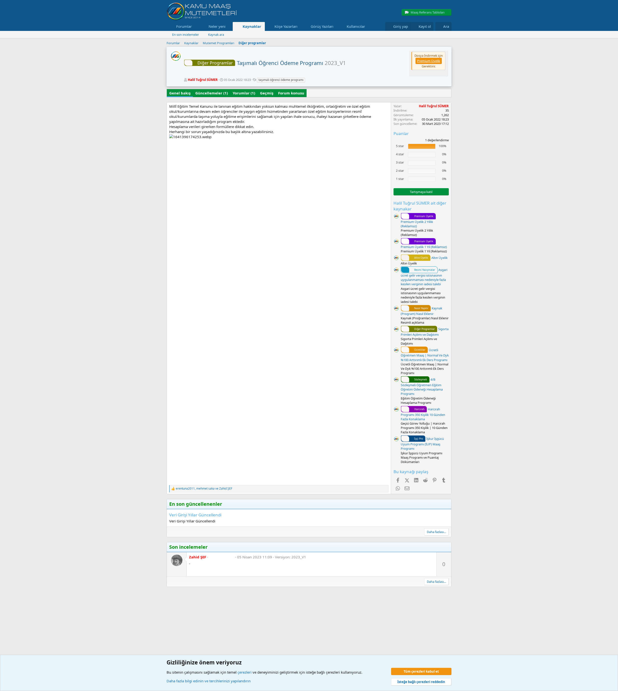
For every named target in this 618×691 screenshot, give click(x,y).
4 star (400, 154)
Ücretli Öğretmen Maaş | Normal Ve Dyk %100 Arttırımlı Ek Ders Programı (425, 355)
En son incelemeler (185, 34)
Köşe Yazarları (285, 26)
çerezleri (245, 672)
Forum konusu (291, 93)
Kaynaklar (252, 26)
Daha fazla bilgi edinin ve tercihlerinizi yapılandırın (209, 680)
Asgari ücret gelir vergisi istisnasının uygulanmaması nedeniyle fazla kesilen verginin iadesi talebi (424, 277)
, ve (204, 489)
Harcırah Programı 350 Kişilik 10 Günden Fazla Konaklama (423, 414)
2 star (400, 170)
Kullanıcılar (356, 26)
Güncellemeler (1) (211, 93)
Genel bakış (179, 93)
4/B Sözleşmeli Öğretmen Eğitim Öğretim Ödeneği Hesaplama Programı (422, 386)
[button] (195, 26)
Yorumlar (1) (244, 93)
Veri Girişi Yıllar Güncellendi (195, 515)
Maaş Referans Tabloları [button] (427, 12)
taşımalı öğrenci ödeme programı (281, 80)
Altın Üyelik (431, 258)
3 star (400, 162)
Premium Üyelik (428, 61)
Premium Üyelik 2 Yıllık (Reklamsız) (417, 221)
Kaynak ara (216, 34)
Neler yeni (217, 26)
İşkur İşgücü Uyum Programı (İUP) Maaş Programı (422, 443)
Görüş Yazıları (322, 26)
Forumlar (184, 26)
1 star (400, 179)
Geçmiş (266, 93)
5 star (400, 146)
